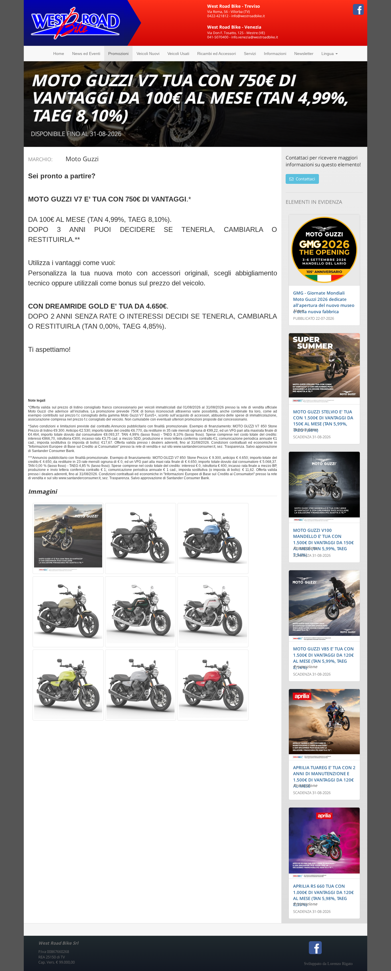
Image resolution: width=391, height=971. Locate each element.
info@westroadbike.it (248, 15)
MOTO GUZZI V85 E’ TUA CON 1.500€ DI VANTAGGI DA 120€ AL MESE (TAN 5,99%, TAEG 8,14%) (323, 658)
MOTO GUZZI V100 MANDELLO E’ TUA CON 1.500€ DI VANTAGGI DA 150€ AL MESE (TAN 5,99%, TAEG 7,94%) (323, 542)
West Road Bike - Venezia (234, 27)
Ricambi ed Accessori (216, 53)
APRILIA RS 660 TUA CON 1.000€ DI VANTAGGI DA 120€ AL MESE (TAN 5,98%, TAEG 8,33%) (323, 895)
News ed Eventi (86, 53)
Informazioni (275, 53)
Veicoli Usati (178, 53)
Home (58, 53)
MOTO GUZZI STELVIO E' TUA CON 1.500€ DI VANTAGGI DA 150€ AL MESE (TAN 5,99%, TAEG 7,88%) (323, 421)
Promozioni (118, 53)
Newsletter (303, 53)
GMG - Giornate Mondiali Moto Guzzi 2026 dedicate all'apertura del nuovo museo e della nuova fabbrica (323, 302)
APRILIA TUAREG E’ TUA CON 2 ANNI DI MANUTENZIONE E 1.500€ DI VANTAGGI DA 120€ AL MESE (324, 777)
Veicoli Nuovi (148, 53)
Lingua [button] (328, 53)
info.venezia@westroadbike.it (254, 37)
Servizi (250, 53)
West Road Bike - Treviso (233, 6)
